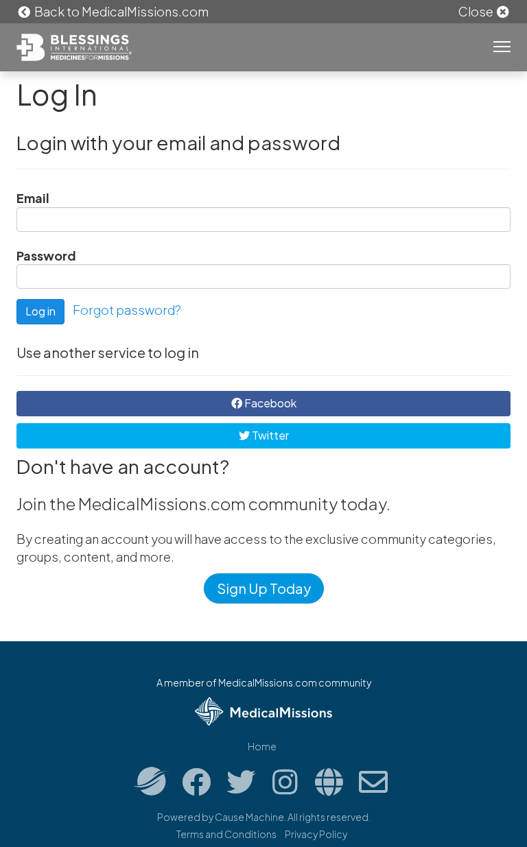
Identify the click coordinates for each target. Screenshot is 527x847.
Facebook (269, 403)
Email (32, 198)
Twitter (269, 435)
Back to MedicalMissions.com (120, 11)
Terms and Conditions (226, 834)
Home (262, 746)
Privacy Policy (316, 834)
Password (46, 255)
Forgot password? (127, 310)
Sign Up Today (264, 588)
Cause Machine (249, 817)
